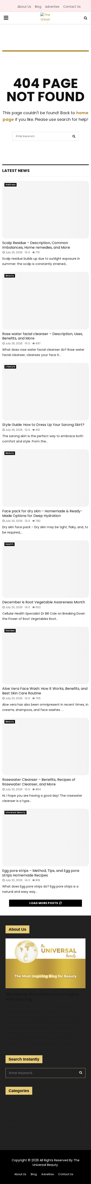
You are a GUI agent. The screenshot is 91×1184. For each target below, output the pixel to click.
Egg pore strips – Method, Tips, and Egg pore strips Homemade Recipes (40, 873)
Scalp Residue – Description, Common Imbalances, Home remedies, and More (36, 245)
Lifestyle (10, 366)
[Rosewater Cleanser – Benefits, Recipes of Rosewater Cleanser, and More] (45, 746)
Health (9, 544)
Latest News (16, 170)
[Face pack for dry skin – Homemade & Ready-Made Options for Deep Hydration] (45, 478)
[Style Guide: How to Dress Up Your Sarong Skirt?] (45, 391)
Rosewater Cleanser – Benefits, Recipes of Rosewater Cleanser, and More (38, 782)
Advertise (52, 6)
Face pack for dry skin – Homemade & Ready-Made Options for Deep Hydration (42, 513)
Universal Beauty (15, 812)
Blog (38, 6)
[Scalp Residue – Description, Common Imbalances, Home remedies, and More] (45, 209)
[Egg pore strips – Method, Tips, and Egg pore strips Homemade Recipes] (45, 837)
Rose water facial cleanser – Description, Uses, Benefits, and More (42, 336)
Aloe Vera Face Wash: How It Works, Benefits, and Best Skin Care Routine (44, 691)
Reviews (10, 630)
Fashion (12, 1121)
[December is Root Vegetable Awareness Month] (45, 569)
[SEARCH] (80, 1072)
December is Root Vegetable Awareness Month (43, 602)
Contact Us (72, 6)
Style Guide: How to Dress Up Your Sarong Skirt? (43, 424)
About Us (24, 6)
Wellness (10, 184)
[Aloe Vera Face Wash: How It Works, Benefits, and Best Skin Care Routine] (45, 655)
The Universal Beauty (56, 1162)
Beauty (10, 275)
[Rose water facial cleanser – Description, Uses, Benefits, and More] (45, 300)
